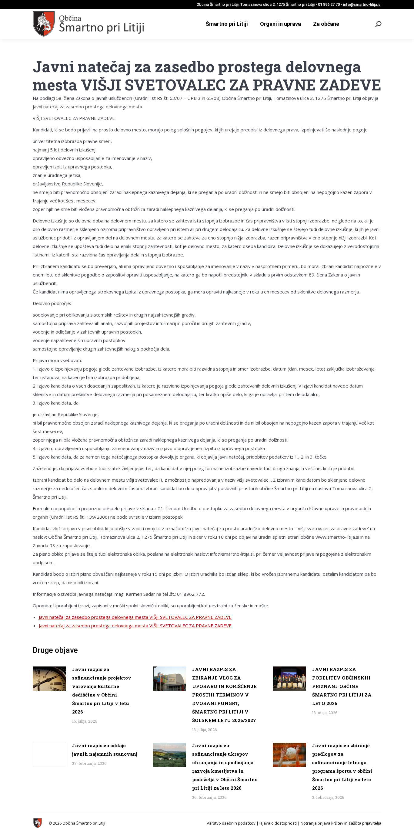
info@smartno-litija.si (362, 4)
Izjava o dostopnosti (278, 823)
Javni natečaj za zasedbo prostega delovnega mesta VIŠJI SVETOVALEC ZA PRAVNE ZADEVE (135, 617)
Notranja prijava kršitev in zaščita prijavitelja (341, 823)
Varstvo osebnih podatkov (231, 823)
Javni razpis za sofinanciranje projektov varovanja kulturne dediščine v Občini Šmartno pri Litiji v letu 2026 (101, 690)
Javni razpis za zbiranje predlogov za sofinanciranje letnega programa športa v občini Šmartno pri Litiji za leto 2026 (342, 766)
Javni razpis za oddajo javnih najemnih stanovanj (104, 749)
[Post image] (49, 678)
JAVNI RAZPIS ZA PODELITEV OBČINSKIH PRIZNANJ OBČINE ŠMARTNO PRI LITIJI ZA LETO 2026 (342, 686)
